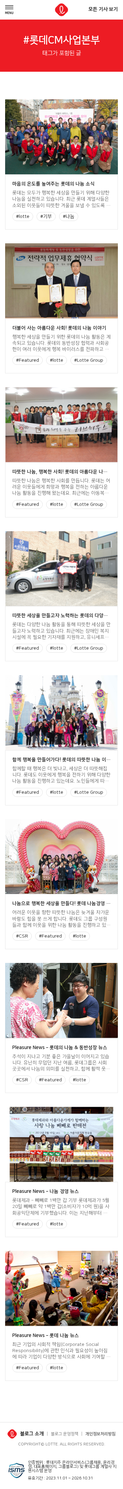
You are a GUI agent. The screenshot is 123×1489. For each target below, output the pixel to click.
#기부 (46, 216)
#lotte (22, 216)
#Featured (27, 360)
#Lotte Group (88, 360)
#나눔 (68, 216)
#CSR (22, 936)
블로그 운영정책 (64, 1434)
